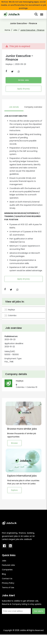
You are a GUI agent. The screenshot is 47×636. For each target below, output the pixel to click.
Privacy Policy (8, 583)
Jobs (15, 30)
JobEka (23, 630)
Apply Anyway (23, 88)
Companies (7, 569)
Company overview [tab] (33, 107)
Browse (14, 443)
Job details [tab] (14, 107)
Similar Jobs (23, 80)
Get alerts (38, 611)
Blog (4, 574)
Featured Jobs (8, 565)
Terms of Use (8, 587)
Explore (14, 490)
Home (7, 30)
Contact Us (7, 578)
